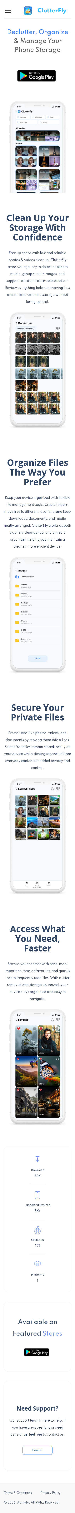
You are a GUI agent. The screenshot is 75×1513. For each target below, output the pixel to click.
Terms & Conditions (18, 1493)
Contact (37, 1450)
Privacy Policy (50, 1493)
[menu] (22, 10)
